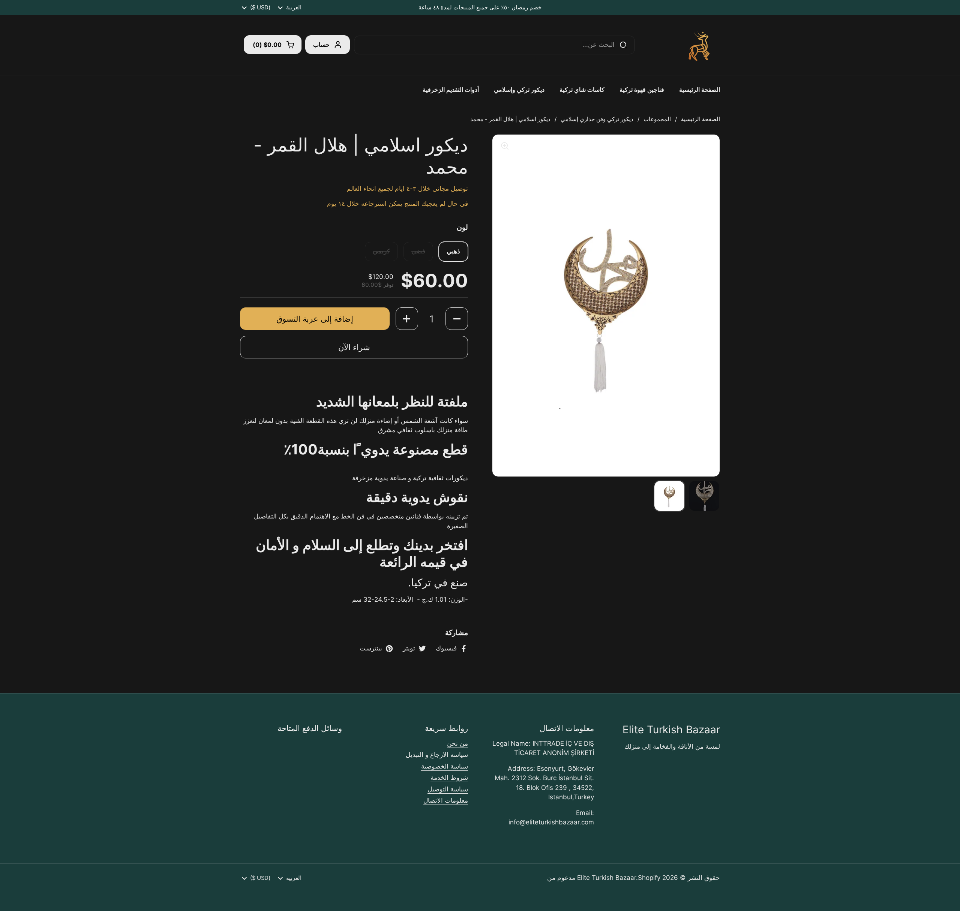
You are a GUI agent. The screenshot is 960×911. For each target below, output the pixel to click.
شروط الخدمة (449, 777)
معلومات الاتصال (445, 800)
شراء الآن (354, 347)
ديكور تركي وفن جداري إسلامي (597, 119)
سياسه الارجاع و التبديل (437, 754)
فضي (418, 251)
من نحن (457, 743)
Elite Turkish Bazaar (606, 877)
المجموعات (657, 119)
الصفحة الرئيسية (700, 119)
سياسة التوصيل (448, 789)
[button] (273, 44)
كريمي (381, 251)
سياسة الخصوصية (444, 766)
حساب (321, 44)
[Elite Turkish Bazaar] (700, 45)
